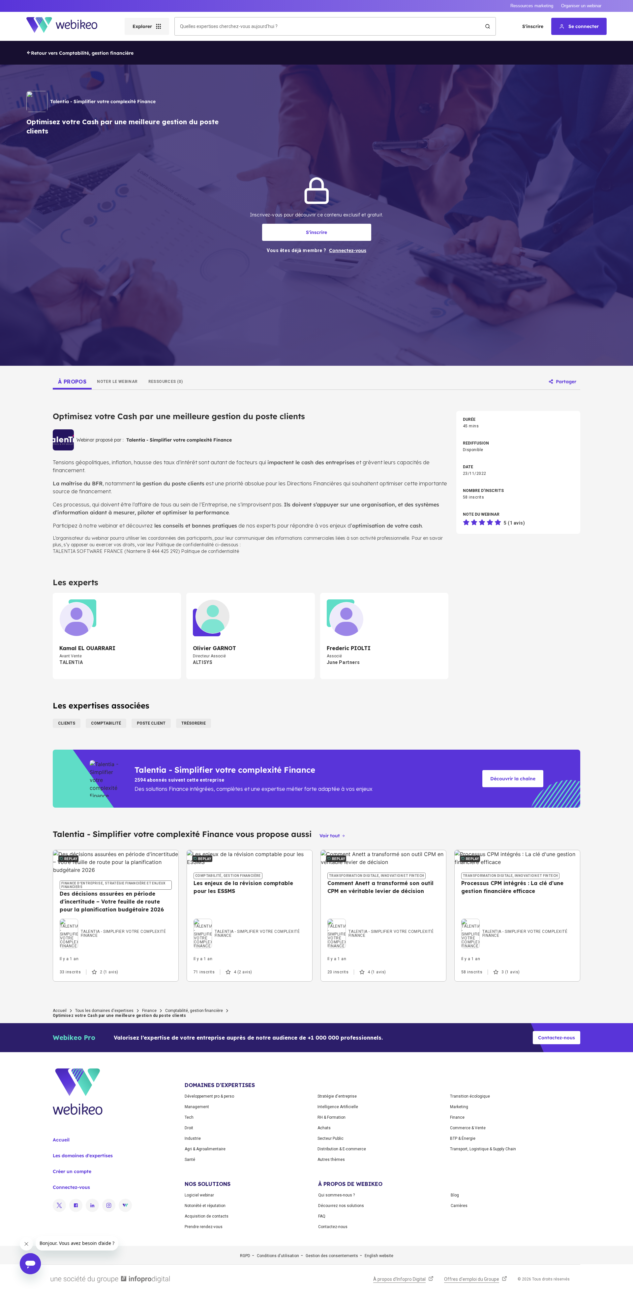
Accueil (60, 1010)
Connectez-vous (71, 1187)
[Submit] (487, 26)
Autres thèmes (331, 1159)
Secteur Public (330, 1138)
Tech (189, 1117)
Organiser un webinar (581, 5)
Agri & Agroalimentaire (205, 1149)
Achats (324, 1128)
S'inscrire (532, 26)
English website (379, 1255)
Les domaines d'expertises (83, 1156)
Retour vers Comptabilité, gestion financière (82, 53)
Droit (189, 1128)
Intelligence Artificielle (337, 1107)
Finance (149, 1010)
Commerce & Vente (468, 1128)
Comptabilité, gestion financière (194, 1010)
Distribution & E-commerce (341, 1149)
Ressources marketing (531, 5)
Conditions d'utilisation (278, 1255)
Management (197, 1107)
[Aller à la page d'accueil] (67, 26)
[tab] (72, 381)
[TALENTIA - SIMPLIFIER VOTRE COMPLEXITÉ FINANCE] (116, 925)
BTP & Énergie (462, 1138)
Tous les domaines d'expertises (104, 1010)
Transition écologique (470, 1096)
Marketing (459, 1107)
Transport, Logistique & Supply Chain (483, 1149)
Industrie (193, 1138)
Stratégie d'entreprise (337, 1096)
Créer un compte (72, 1171)
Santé (190, 1159)
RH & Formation (331, 1117)
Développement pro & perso (209, 1096)
